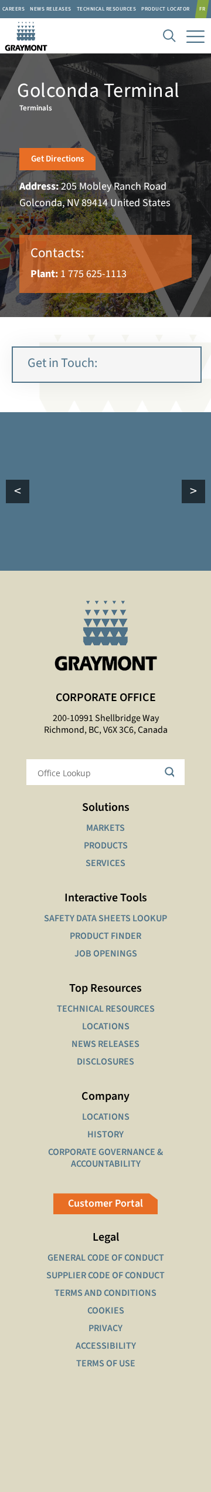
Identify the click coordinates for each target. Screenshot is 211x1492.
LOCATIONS (106, 1026)
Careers (13, 9)
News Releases (51, 9)
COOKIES (105, 1310)
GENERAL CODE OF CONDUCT (105, 1258)
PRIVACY (105, 1328)
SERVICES (105, 863)
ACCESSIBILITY (106, 1346)
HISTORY (105, 1134)
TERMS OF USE (105, 1363)
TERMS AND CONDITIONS (105, 1293)
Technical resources (107, 9)
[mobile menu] (195, 36)
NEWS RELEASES (105, 1044)
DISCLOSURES (105, 1061)
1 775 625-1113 (93, 274)
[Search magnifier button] (172, 772)
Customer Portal (105, 1203)
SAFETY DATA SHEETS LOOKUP (105, 918)
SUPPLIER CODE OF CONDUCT (105, 1275)
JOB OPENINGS (105, 953)
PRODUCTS (106, 845)
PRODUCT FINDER (105, 936)
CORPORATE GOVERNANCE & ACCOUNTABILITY (105, 1158)
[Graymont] (23, 35)
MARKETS (105, 828)
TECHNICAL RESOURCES (106, 1009)
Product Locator (165, 9)
